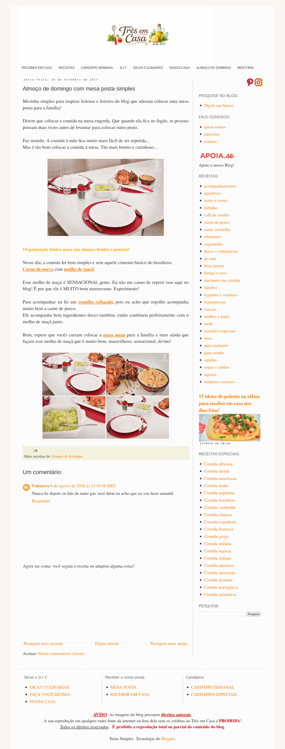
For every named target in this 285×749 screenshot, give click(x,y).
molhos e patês (217, 316)
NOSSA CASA (179, 67)
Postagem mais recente (43, 643)
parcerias (212, 134)
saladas (210, 360)
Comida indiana (217, 543)
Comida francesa (218, 529)
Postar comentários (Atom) (61, 653)
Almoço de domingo (67, 456)
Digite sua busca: (219, 105)
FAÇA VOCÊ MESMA (50, 694)
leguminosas (215, 302)
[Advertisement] (106, 605)
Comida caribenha (220, 507)
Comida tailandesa (220, 594)
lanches (210, 287)
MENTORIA (245, 67)
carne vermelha (217, 229)
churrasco (212, 236)
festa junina (214, 265)
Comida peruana (218, 579)
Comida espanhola (220, 521)
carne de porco (217, 222)
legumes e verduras (220, 294)
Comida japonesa (219, 565)
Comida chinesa (218, 514)
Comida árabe (216, 485)
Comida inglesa (217, 551)
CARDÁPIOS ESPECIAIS (214, 694)
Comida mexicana (219, 572)
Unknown (40, 485)
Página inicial (106, 643)
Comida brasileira (219, 500)
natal (208, 323)
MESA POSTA (123, 687)
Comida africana (218, 464)
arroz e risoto (215, 200)
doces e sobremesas (221, 251)
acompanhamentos (220, 186)
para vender (214, 352)
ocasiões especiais (220, 330)
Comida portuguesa (221, 587)
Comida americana (220, 478)
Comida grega (216, 536)
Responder (41, 501)
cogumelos (213, 244)
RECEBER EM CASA (37, 67)
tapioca (210, 374)
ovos (208, 338)
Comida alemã (216, 471)
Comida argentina (219, 492)
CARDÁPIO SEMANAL (97, 67)
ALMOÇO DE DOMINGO (213, 67)
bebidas (210, 207)
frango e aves (215, 273)
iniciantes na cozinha (222, 280)
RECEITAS (66, 67)
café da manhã (216, 215)
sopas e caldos (216, 367)
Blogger (168, 738)
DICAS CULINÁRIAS (148, 67)
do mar (210, 258)
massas (210, 309)
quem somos (215, 127)
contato (210, 141)
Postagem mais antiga (169, 643)
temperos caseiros (219, 381)
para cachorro (216, 345)
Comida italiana (217, 558)
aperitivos (212, 193)
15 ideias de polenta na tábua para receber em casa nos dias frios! (229, 403)
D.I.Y (123, 67)
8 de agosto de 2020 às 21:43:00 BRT (83, 485)
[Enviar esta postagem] (35, 450)
